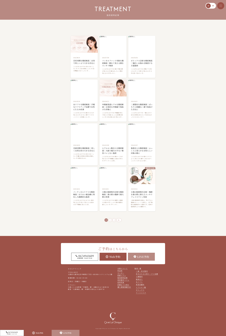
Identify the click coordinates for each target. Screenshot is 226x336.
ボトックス (140, 290)
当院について (123, 268)
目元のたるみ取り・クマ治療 (147, 274)
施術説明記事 (123, 278)
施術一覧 (138, 268)
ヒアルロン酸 (141, 287)
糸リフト (139, 282)
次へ (119, 220)
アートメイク (141, 293)
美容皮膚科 (140, 285)
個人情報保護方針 (124, 287)
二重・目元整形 (142, 271)
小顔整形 (139, 277)
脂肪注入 (139, 279)
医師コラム (122, 275)
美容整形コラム (123, 280)
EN (213, 6)
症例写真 (121, 282)
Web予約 (39, 333)
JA (208, 6)
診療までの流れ (123, 285)
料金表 (120, 271)
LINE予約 (67, 333)
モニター (121, 273)
